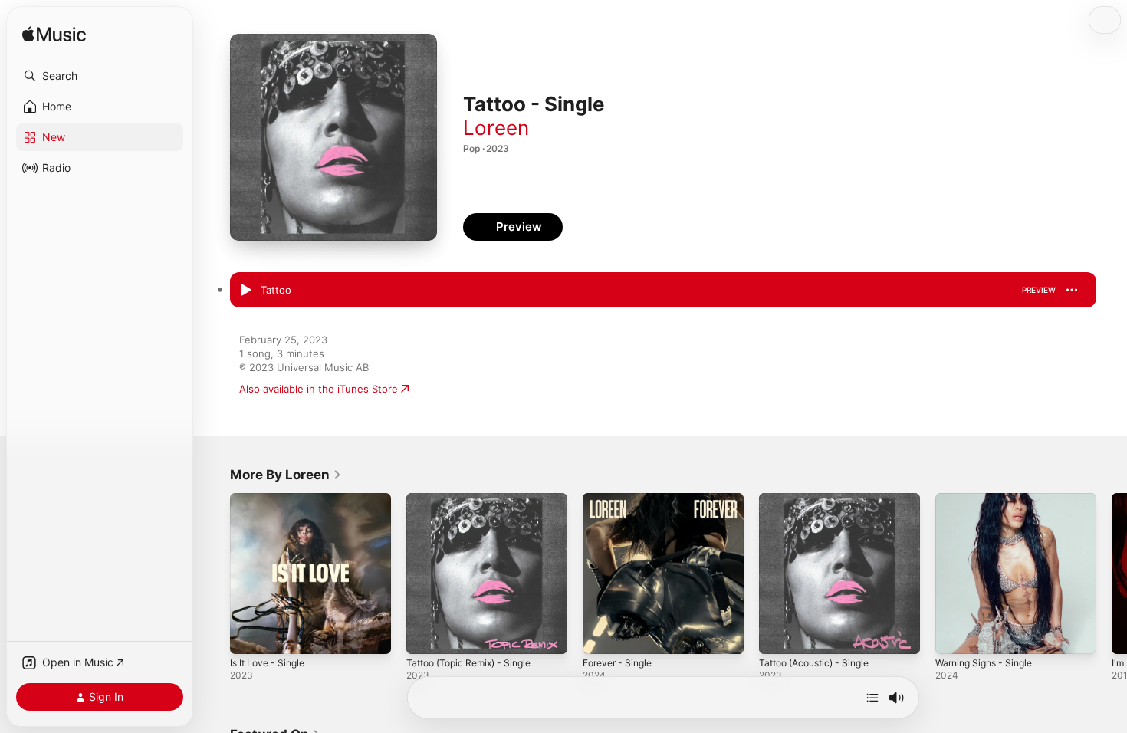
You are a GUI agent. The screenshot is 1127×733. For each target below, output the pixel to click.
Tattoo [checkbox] (276, 290)
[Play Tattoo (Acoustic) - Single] (778, 634)
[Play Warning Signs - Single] (954, 634)
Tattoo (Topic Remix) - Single (475, 499)
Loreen (496, 128)
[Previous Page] (214, 573)
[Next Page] (1111, 573)
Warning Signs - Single (989, 499)
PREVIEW (1039, 289)
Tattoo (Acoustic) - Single (820, 499)
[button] (99, 76)
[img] (54, 35)
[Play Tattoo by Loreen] (245, 290)
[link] (286, 474)
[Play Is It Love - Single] (249, 634)
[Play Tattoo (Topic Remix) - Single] (425, 634)
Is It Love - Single (271, 499)
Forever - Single (621, 499)
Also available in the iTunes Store (318, 389)
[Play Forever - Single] (601, 634)
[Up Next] (872, 697)
